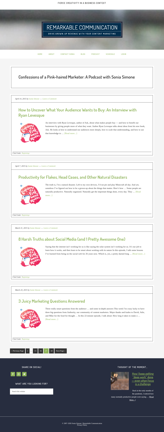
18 (50, 351)
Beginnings (25, 153)
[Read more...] (70, 133)
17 (45, 351)
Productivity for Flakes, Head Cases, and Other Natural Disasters (72, 177)
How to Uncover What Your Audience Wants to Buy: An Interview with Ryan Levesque (77, 112)
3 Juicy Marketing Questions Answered (51, 301)
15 (34, 351)
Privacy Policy (82, 425)
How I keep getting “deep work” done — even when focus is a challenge (143, 379)
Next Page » (60, 351)
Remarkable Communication (82, 27)
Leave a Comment (49, 99)
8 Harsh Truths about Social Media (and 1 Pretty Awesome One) (71, 239)
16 (40, 351)
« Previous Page (17, 351)
